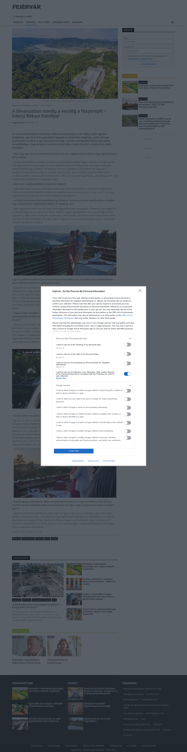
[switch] (127, 344)
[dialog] (93, 376)
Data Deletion (78, 461)
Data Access (93, 461)
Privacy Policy (109, 461)
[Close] (140, 291)
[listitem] (93, 338)
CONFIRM (74, 451)
